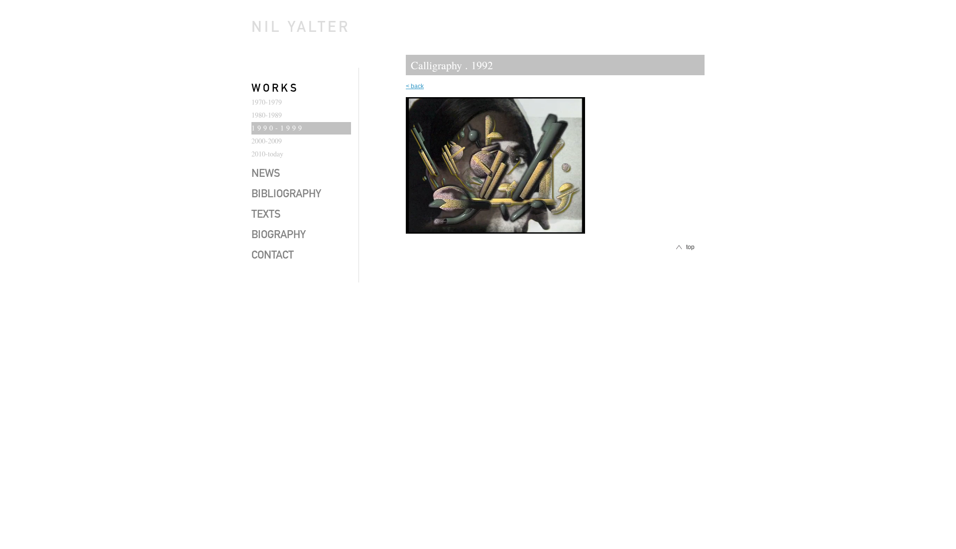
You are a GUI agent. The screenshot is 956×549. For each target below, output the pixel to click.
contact (272, 256)
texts (266, 215)
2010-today (267, 153)
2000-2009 (266, 140)
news (265, 174)
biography (278, 235)
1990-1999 (277, 128)
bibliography (286, 194)
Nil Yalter (300, 28)
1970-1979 (266, 102)
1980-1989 (266, 115)
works (275, 89)
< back (415, 86)
